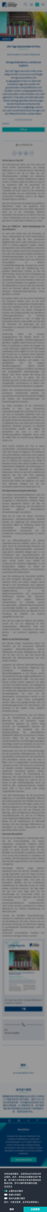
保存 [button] (11, 1209)
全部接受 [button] (35, 1209)
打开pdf (23, 129)
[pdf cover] (23, 968)
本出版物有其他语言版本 (23, 120)
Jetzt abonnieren (23, 1159)
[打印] (20, 153)
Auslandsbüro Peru (23, 1072)
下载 (23, 1008)
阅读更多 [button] (8, 1186)
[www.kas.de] (9, 4)
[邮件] (26, 153)
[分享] (31, 153)
